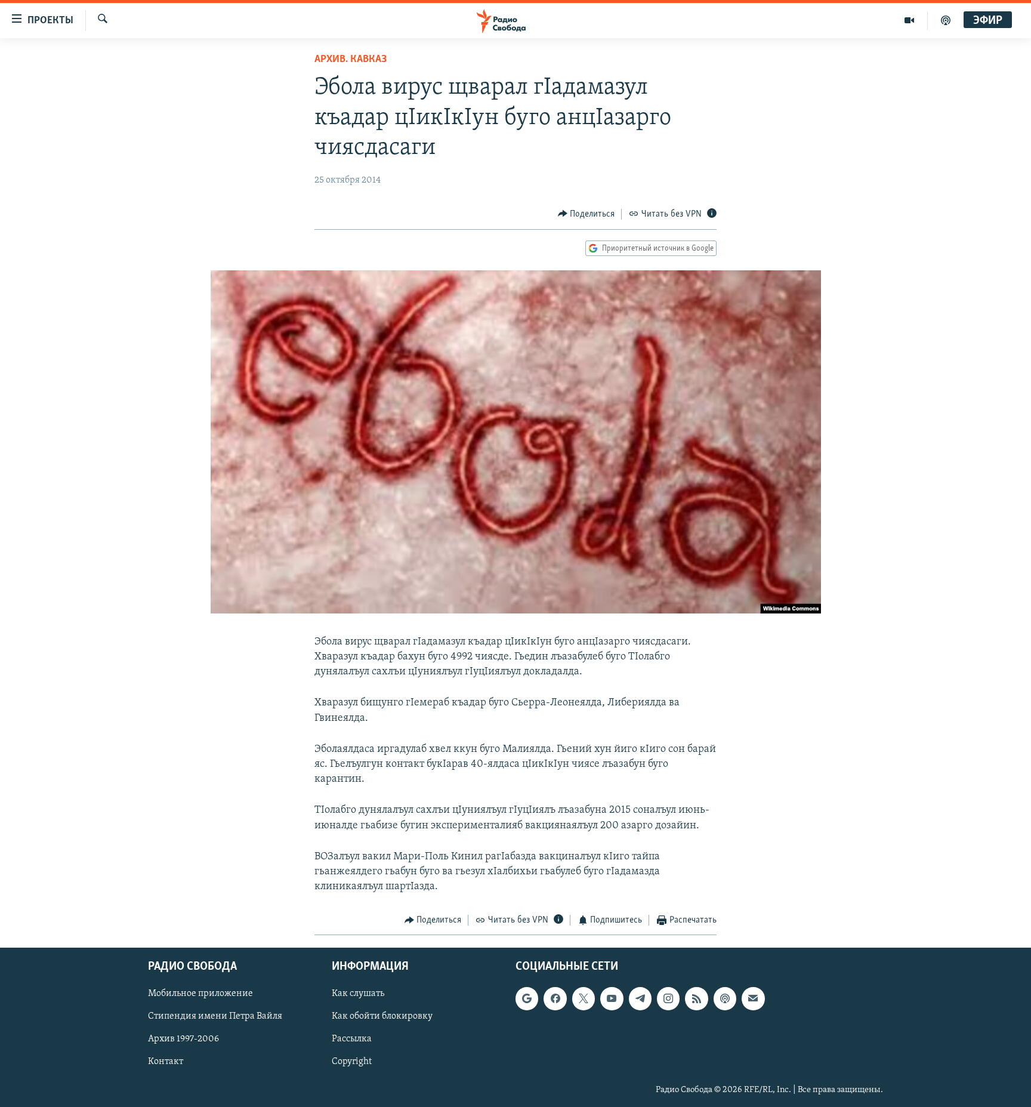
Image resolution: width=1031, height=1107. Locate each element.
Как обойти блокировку (382, 1016)
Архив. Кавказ (350, 59)
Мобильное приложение (200, 993)
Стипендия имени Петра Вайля (215, 1016)
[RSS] (696, 998)
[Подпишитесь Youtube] (611, 998)
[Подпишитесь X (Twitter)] (583, 998)
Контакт (165, 1061)
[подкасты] (946, 20)
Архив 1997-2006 (183, 1039)
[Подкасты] (725, 998)
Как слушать (358, 993)
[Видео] (909, 20)
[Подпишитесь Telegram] (640, 998)
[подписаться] (753, 998)
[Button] (586, 214)
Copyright (352, 1061)
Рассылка (352, 1039)
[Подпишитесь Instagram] (668, 998)
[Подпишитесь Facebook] (555, 998)
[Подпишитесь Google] (527, 998)
